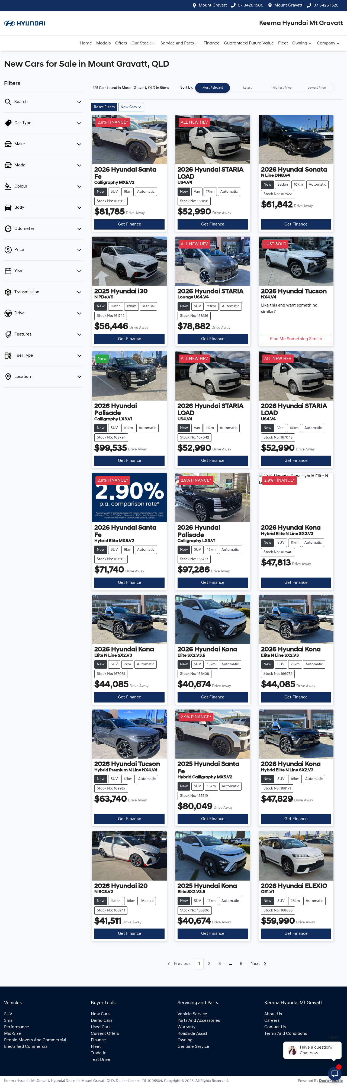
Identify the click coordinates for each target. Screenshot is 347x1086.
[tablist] (264, 88)
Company (326, 43)
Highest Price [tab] (281, 87)
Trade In (99, 1053)
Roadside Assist (192, 1034)
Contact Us (275, 1027)
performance (16, 1027)
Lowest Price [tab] (317, 87)
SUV (8, 1014)
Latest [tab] (247, 87)
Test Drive (100, 1060)
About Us (273, 1014)
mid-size (12, 1034)
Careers (271, 1021)
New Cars (100, 1014)
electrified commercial (26, 1047)
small (9, 1021)
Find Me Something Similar (296, 339)
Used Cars (100, 1027)
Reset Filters (104, 107)
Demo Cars (101, 1021)
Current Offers (105, 1034)
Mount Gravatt (213, 5)
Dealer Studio (331, 1081)
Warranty (186, 1027)
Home (86, 43)
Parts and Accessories (199, 1021)
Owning (299, 43)
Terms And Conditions (285, 1034)
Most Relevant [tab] (213, 87)
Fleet (283, 43)
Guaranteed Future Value (249, 43)
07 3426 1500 (251, 5)
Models (103, 43)
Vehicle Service (192, 1014)
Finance (212, 43)
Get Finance (129, 224)
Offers (121, 43)
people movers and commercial (35, 1040)
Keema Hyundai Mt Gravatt (301, 23)
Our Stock (141, 43)
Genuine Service (193, 1047)
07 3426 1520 (326, 5)
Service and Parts (177, 43)
